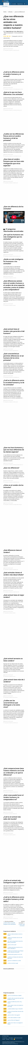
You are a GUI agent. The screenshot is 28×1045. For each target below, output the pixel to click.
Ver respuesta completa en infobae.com (10, 893)
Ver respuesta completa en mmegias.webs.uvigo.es (12, 504)
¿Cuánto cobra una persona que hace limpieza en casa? (16, 999)
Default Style (5, 1036)
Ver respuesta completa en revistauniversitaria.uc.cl (12, 110)
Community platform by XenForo (13, 1041)
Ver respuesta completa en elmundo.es (10, 697)
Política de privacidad (18, 1037)
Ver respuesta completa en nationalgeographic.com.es (13, 89)
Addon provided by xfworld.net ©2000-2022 (10, 1043)
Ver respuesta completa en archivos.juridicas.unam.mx (13, 464)
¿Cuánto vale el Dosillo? (22, 925)
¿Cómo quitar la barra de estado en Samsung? (15, 1006)
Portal (11, 1039)
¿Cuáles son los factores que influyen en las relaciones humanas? (15, 951)
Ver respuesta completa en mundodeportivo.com (12, 156)
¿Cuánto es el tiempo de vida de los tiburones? (15, 957)
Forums (6, 4)
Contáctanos (4, 1037)
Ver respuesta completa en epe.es (9, 612)
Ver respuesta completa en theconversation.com (12, 256)
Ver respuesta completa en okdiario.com (10, 182)
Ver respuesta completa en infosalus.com (10, 569)
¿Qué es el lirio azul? (12, 944)
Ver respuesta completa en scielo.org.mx (10, 401)
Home (4, 11)
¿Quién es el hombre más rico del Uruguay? (15, 938)
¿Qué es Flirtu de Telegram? (14, 1020)
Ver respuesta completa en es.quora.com (10, 792)
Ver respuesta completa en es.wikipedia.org (11, 377)
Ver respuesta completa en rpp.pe (9, 305)
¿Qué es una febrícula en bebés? (15, 995)
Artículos (10, 11)
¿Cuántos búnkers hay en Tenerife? (15, 1008)
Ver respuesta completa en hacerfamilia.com (11, 482)
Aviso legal (10, 1037)
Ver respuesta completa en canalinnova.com (11, 50)
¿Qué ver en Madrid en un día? (14, 960)
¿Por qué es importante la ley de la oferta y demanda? (15, 942)
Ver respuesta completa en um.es (9, 676)
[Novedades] (24, 4)
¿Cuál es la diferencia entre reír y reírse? (15, 1002)
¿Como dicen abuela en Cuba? (14, 1017)
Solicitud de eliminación (8, 48)
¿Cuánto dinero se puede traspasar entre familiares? (9, 923)
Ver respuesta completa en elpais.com (10, 813)
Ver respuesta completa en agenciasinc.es (10, 350)
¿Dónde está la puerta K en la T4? (15, 954)
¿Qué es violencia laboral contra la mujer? (15, 934)
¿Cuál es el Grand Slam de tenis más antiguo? (15, 1012)
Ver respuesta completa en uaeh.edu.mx (10, 722)
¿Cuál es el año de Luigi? (13, 963)
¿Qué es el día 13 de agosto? (14, 1015)
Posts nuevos (4, 6)
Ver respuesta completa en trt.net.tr (9, 277)
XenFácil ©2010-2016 (11, 1042)
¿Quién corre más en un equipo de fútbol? (15, 1023)
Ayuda (3, 1039)
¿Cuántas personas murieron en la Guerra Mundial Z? (15, 948)
